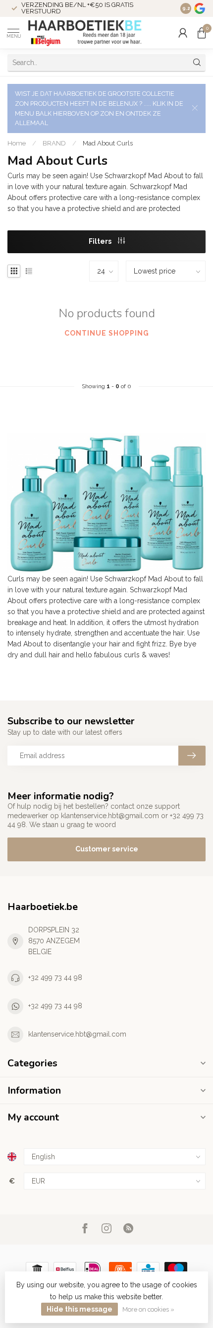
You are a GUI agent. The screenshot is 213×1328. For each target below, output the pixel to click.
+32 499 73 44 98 (55, 977)
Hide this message (79, 1309)
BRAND (54, 143)
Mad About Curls (108, 143)
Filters (101, 241)
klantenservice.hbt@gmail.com (77, 1034)
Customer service (106, 849)
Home (16, 143)
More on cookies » (148, 1309)
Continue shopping (106, 333)
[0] (202, 33)
